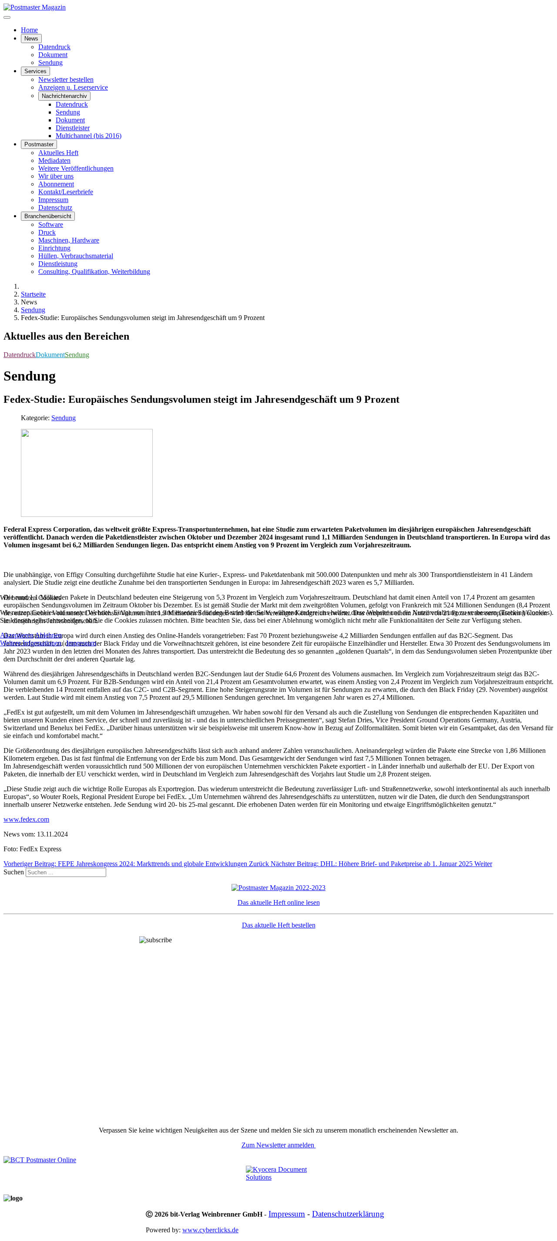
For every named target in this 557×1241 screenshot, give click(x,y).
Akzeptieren (17, 635)
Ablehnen (48, 635)
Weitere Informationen (30, 643)
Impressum (81, 643)
